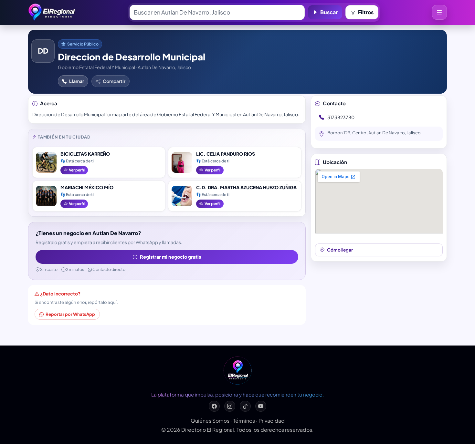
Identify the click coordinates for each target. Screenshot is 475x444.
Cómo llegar (340, 250)
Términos (244, 420)
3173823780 (340, 117)
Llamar (76, 81)
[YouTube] (260, 406)
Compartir (114, 81)
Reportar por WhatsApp (70, 314)
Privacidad (272, 420)
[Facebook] (214, 406)
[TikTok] (245, 406)
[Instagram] (229, 406)
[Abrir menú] (439, 12)
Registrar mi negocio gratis (170, 257)
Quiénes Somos (210, 420)
